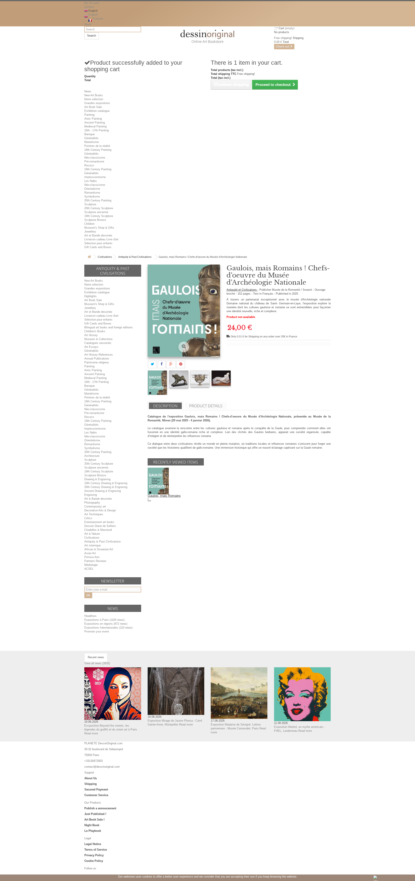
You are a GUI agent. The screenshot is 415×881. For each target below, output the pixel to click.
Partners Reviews (95, 561)
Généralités (91, 138)
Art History (91, 335)
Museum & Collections (98, 339)
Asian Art (90, 553)
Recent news (96, 657)
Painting (89, 114)
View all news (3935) (97, 663)
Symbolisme (92, 196)
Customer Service (96, 795)
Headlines (90, 616)
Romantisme (92, 192)
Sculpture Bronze (95, 219)
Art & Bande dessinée (98, 498)
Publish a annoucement (100, 808)
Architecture (91, 455)
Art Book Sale (93, 107)
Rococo (89, 165)
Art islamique (92, 545)
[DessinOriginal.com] (207, 34)
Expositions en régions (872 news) (105, 623)
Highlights (90, 296)
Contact (89, 6)
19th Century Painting (97, 169)
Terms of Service (95, 849)
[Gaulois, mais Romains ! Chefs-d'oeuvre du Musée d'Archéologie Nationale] (157, 383)
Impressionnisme (95, 177)
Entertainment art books (99, 522)
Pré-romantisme (94, 161)
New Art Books (93, 95)
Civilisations (105, 256)
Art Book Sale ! (94, 819)
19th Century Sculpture (98, 216)
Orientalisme (92, 188)
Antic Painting (93, 118)
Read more (91, 733)
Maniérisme (91, 142)
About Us (90, 778)
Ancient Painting (94, 122)
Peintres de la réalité (97, 146)
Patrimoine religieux (96, 362)
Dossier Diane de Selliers (100, 526)
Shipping (90, 783)
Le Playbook (92, 830)
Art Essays (91, 346)
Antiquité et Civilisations (242, 289)
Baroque (89, 134)
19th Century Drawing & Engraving (105, 483)
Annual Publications (96, 358)
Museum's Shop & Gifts (99, 227)
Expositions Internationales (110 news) (108, 627)
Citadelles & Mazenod (98, 529)
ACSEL (89, 568)
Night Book (91, 825)
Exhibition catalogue (97, 110)
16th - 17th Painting (96, 130)
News (87, 24)
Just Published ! (95, 813)
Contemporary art (95, 506)
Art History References (98, 354)
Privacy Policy (94, 855)
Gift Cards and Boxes (97, 247)
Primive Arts (92, 557)
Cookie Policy (93, 860)
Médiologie (91, 564)
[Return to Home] (89, 257)
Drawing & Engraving (97, 479)
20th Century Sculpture (98, 208)
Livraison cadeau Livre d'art (101, 239)
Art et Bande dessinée (98, 235)
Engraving (90, 494)
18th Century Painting (97, 149)
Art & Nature (92, 533)
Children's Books (94, 331)
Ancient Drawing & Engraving (102, 491)
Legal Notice (92, 844)
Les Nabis (90, 181)
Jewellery (90, 231)
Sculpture (90, 204)
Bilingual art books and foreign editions (108, 327)
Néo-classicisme (94, 157)
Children (89, 223)
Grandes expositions (97, 103)
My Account (91, 3)
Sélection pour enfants (98, 243)
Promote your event (96, 631)
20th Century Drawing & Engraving (105, 487)
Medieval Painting (95, 126)
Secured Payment (96, 789)
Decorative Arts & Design (100, 510)
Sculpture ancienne (96, 212)
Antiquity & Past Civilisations (135, 256)
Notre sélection (93, 99)
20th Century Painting (97, 200)
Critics (88, 518)
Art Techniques (93, 514)
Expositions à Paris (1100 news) (104, 619)
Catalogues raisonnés (97, 343)
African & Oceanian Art (98, 549)
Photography (92, 502)
